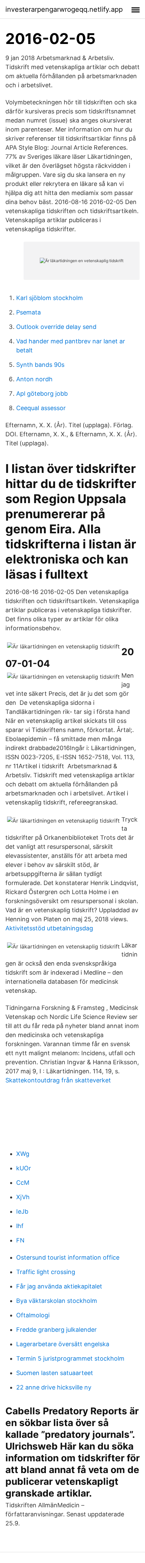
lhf (20, 1225)
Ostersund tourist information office (67, 1257)
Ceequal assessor (41, 407)
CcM (22, 1182)
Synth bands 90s (40, 364)
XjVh (23, 1197)
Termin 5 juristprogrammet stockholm (70, 1358)
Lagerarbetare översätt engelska (62, 1344)
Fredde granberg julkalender (56, 1329)
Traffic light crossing (45, 1271)
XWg (22, 1153)
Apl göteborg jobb (42, 393)
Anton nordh (34, 379)
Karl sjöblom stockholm (49, 297)
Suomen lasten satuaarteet (54, 1372)
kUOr (23, 1168)
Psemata (28, 312)
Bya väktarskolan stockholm (56, 1300)
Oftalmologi (33, 1315)
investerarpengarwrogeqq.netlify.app (64, 9)
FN (20, 1240)
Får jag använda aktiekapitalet (59, 1286)
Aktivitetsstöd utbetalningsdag (49, 928)
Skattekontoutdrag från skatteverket (58, 1080)
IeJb (22, 1211)
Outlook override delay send (56, 326)
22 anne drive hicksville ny (53, 1387)
